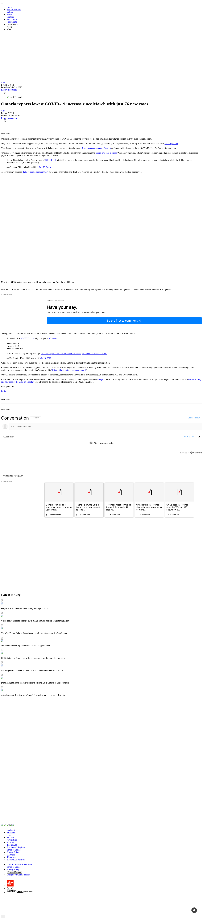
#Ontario (52, 338)
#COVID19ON (59, 353)
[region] (101, 441)
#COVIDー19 (27, 338)
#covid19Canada (73, 353)
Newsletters (12, 840)
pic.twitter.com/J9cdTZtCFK (94, 353)
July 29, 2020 (45, 167)
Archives (11, 837)
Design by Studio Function (18, 875)
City (3, 82)
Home (9, 7)
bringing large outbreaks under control (69, 370)
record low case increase (106, 153)
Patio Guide (12, 19)
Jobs (8, 835)
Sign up (197, 418)
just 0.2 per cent (171, 143)
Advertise (11, 832)
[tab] (9, 437)
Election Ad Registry (16, 847)
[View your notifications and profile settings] (199, 437)
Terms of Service (14, 850)
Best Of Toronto (14, 9)
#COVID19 (50, 160)
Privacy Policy (13, 852)
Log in (190, 418)
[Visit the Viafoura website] (196, 465)
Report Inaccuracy (9, 90)
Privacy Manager (14, 872)
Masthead (11, 842)
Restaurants (12, 22)
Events (10, 14)
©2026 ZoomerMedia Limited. (20, 864)
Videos (10, 12)
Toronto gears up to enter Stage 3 (96, 148)
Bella (3, 391)
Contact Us (11, 830)
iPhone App (12, 845)
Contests (10, 17)
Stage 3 (101, 379)
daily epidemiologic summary (35, 172)
